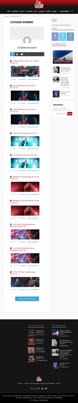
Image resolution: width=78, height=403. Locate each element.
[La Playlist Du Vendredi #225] (31, 341)
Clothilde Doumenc (27, 47)
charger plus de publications (27, 299)
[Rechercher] (72, 11)
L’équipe (26, 383)
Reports (22, 11)
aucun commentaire (32, 79)
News (8, 11)
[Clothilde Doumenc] (27, 40)
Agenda (54, 11)
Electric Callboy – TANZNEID (65, 92)
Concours (41, 11)
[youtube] (45, 388)
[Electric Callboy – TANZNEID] (56, 94)
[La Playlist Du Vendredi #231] (31, 358)
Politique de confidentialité (47, 383)
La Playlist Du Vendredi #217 (40, 331)
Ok (30, 400)
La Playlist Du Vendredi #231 (40, 357)
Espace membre (64, 11)
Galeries (48, 11)
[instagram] (38, 388)
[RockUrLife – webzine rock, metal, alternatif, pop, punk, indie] (39, 378)
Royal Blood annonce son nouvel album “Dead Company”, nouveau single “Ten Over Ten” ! (65, 81)
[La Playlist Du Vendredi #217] (31, 332)
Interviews (29, 11)
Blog (35, 11)
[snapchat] (42, 388)
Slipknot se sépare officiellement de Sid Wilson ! (62, 61)
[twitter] (35, 388)
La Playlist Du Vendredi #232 (40, 348)
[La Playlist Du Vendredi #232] (31, 350)
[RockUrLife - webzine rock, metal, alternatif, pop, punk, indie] (39, 4)
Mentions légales (34, 383)
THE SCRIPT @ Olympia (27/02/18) (25, 133)
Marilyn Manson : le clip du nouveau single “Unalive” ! (65, 69)
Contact (58, 383)
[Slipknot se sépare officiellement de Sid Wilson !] (63, 57)
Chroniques (15, 11)
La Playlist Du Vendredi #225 (40, 340)
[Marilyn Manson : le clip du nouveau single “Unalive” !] (56, 70)
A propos (20, 383)
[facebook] (31, 388)
